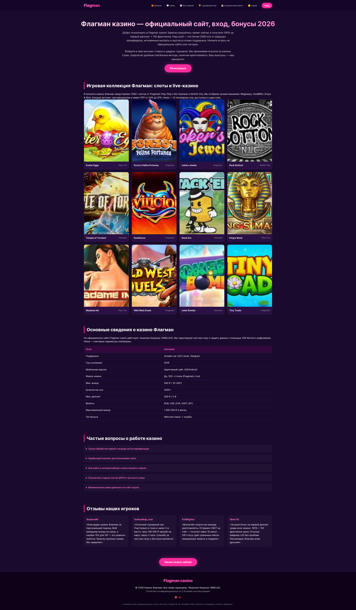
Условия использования (196, 591)
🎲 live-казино (187, 5)
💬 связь (170, 5)
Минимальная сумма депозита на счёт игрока (113, 487)
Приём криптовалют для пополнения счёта (112, 458)
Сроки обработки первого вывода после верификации (118, 448)
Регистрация (178, 68)
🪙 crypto (252, 5)
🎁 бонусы (156, 5)
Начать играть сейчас (178, 562)
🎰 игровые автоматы (232, 5)
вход (267, 5)
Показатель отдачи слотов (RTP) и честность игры (116, 477)
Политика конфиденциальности (163, 591)
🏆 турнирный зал (207, 5)
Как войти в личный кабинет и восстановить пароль (117, 468)
